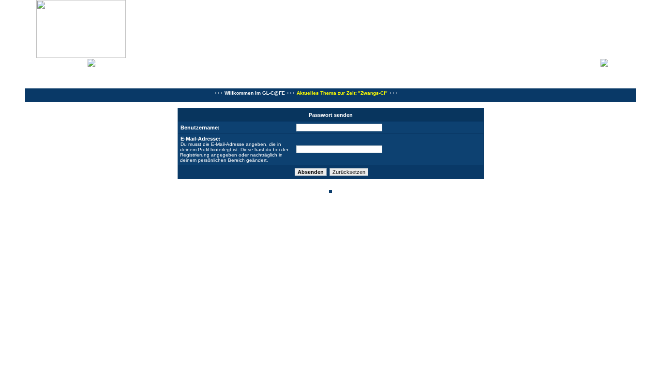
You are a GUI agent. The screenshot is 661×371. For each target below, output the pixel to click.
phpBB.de (364, 222)
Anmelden (622, 62)
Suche (77, 62)
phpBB (297, 216)
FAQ (60, 62)
